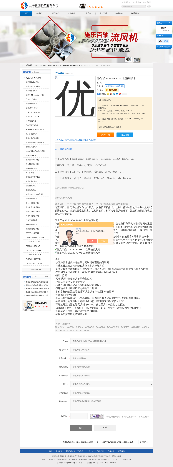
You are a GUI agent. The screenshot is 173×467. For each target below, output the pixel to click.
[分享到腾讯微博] (113, 93)
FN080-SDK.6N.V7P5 (34, 263)
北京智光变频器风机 (33, 207)
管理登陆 (113, 463)
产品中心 (42, 66)
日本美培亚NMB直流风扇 (35, 142)
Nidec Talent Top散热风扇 (35, 151)
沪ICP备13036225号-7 (101, 463)
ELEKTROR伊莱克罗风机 (35, 129)
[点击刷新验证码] (97, 416)
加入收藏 (137, 2)
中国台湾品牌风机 (32, 138)
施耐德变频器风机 (32, 229)
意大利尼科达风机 (32, 164)
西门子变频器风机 (32, 203)
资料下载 (103, 13)
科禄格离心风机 (31, 168)
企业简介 (40, 13)
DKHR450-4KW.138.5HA (35, 237)
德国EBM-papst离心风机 (35, 194)
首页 (26, 13)
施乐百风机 (30, 173)
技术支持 (87, 13)
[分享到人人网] (116, 93)
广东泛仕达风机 (31, 99)
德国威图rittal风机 (32, 82)
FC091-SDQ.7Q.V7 (33, 246)
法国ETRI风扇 (31, 155)
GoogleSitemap (69, 463)
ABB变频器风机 (31, 224)
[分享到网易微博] (119, 93)
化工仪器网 (88, 463)
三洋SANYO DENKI (33, 112)
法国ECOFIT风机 (32, 108)
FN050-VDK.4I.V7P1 (33, 250)
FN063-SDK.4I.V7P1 (33, 255)
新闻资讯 (56, 13)
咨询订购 (105, 135)
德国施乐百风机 (31, 91)
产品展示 (72, 13)
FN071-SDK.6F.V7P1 (33, 259)
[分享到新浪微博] (110, 93)
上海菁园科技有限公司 (62, 5)
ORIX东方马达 (31, 121)
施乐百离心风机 (31, 181)
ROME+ (47, 276)
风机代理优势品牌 (54, 66)
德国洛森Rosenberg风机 (35, 95)
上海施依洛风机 (31, 104)
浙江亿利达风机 (31, 147)
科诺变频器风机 (31, 199)
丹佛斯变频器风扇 (32, 216)
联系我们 (148, 2)
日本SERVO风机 (32, 125)
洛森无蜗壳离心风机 (33, 177)
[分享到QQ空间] (107, 93)
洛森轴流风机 (31, 186)
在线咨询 (119, 13)
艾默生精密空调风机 (33, 212)
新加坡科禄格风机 (32, 160)
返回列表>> (144, 442)
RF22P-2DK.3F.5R (32, 233)
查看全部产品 (36, 269)
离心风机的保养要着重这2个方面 (37, 289)
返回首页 (127, 2)
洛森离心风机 (31, 190)
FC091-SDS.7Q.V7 (33, 242)
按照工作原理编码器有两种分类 (37, 292)
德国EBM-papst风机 (33, 86)
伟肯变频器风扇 (31, 220)
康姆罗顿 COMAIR (32, 117)
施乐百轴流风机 (31, 134)
